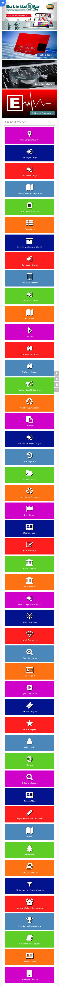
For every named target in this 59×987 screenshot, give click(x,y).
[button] (6, 16)
